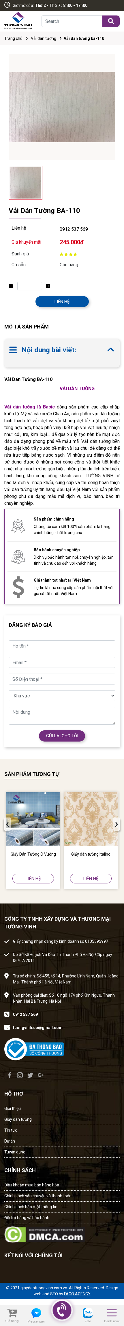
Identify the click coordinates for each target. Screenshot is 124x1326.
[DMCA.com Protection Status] (44, 1232)
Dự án (9, 1141)
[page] (9, 1075)
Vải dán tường (43, 38)
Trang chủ (13, 38)
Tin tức (10, 1130)
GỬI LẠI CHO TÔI (62, 735)
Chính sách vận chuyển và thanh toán (38, 1196)
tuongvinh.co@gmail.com (38, 1027)
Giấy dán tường (18, 1119)
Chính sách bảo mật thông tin (30, 1206)
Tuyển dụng (14, 1152)
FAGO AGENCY (77, 1294)
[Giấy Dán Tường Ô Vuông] (33, 819)
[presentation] (7, 824)
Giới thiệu (12, 1108)
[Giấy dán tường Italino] (91, 819)
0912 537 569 (74, 229)
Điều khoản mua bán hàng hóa (31, 1185)
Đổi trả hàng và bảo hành (26, 1217)
